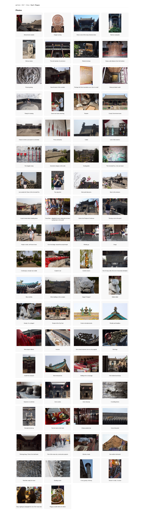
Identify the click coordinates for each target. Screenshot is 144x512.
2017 (23, 5)
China (27, 5)
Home (18, 5)
